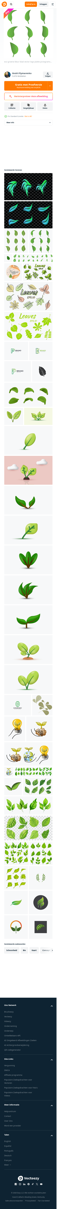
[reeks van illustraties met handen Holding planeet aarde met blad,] (36, 831)
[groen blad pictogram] (16, 1060)
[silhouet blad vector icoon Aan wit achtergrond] (14, 456)
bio (24, 1182)
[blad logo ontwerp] (13, 925)
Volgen (48, 76)
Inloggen (43, 4)
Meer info (10, 122)
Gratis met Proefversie (28, 86)
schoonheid (11, 1182)
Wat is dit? (28, 116)
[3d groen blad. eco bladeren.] (13, 500)
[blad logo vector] (16, 1085)
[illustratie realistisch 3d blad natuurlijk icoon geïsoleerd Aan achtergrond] (28, 602)
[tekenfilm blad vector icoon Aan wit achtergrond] (33, 258)
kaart (34, 1182)
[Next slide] (46, 1182)
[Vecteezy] (4, 4)
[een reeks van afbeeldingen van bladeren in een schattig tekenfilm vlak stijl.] (40, 1035)
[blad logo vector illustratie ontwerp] (16, 1109)
